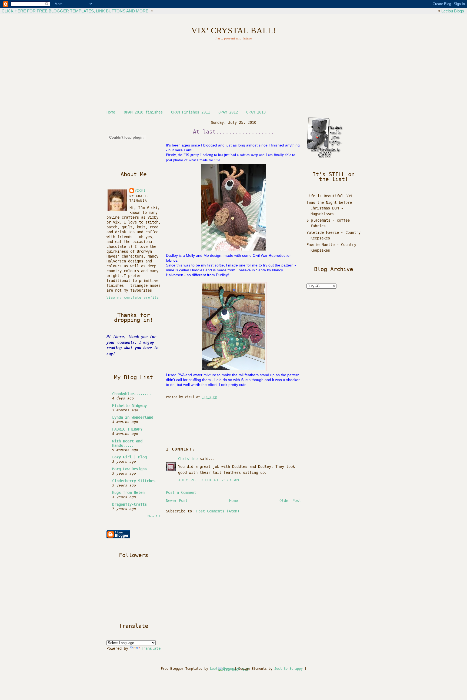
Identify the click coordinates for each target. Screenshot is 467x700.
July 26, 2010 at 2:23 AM (208, 480)
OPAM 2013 (256, 112)
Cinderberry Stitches (133, 481)
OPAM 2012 (228, 112)
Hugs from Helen (128, 492)
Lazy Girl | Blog (129, 457)
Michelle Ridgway (129, 406)
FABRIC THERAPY (127, 429)
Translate (151, 648)
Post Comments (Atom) (217, 511)
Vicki (140, 190)
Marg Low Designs (129, 469)
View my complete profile (132, 297)
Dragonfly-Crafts (129, 504)
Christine (188, 458)
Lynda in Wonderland (132, 417)
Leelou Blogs (452, 11)
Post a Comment (181, 492)
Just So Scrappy (288, 669)
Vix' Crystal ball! (233, 30)
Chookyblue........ (131, 394)
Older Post (290, 500)
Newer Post (177, 500)
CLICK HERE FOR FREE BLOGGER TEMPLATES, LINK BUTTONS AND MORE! (75, 11)
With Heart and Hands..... (127, 443)
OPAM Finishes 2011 (190, 112)
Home (110, 112)
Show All (154, 516)
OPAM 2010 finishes (143, 112)
